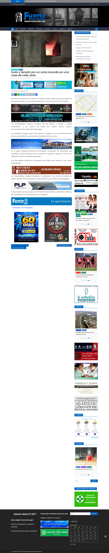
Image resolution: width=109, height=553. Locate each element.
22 (75, 538)
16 (79, 535)
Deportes (62, 29)
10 (83, 533)
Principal (89, 214)
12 (91, 533)
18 (87, 535)
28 (71, 541)
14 (71, 535)
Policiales (47, 29)
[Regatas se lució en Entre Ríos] (86, 262)
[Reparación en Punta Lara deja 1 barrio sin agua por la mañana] (86, 103)
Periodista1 (24, 78)
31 (83, 541)
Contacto (31, 29)
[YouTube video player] (27, 245)
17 (83, 535)
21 (71, 538)
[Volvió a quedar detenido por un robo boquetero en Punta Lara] (86, 456)
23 (79, 538)
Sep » (74, 544)
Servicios (90, 114)
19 (91, 535)
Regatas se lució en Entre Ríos (83, 48)
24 (83, 538)
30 (79, 541)
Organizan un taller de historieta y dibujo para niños (86, 43)
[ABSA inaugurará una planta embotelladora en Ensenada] (86, 319)
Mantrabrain (39, 551)
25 (87, 538)
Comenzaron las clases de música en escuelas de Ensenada (19, 248)
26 (91, 538)
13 (95, 533)
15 (75, 535)
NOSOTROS (39, 29)
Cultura (78, 214)
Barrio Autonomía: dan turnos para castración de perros (65, 245)
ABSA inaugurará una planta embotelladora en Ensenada (83, 58)
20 (95, 535)
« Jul (71, 544)
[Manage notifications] (105, 536)
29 (75, 541)
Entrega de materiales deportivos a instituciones (85, 52)
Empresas (69, 29)
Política (55, 29)
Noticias (21, 69)
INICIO (16, 29)
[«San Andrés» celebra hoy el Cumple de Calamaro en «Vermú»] (86, 204)
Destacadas (14, 69)
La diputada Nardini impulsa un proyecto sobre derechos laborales (43, 1)
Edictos (23, 29)
